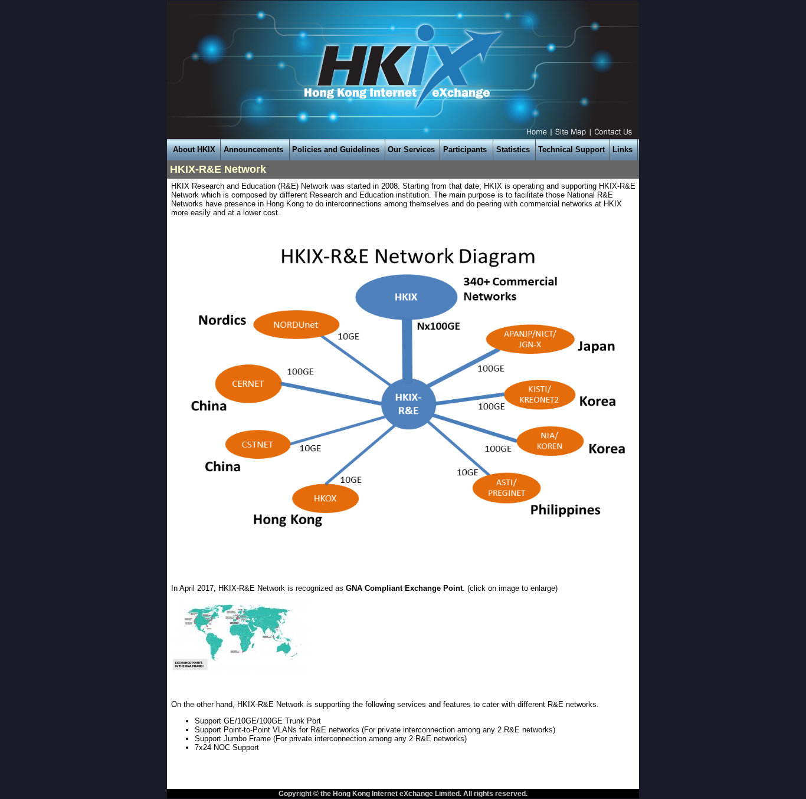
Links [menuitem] (622, 149)
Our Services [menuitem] (411, 149)
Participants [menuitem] (465, 149)
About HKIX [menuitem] (194, 149)
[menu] (403, 149)
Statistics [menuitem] (513, 149)
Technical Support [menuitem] (571, 149)
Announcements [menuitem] (253, 149)
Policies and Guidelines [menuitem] (335, 149)
